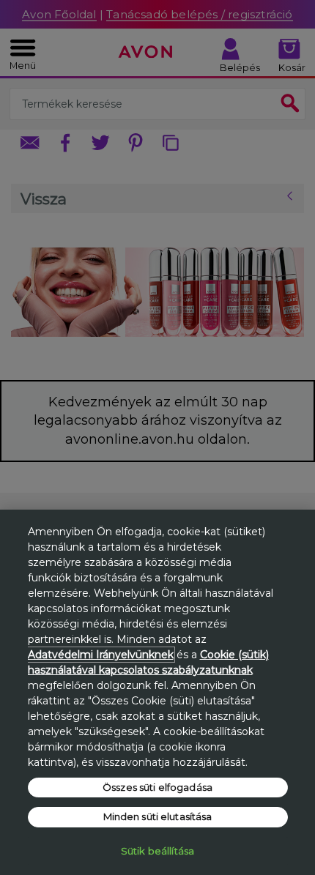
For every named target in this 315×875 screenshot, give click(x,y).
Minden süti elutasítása (157, 816)
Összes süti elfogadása (157, 787)
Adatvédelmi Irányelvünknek (101, 654)
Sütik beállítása (157, 851)
